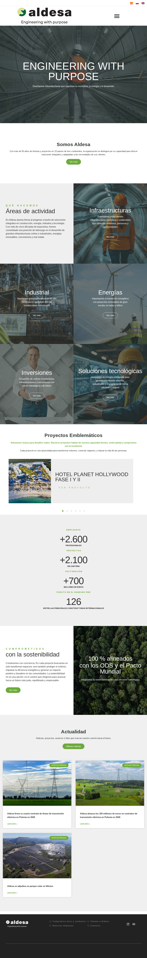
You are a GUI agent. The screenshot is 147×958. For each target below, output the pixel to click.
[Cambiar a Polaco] (137, 3)
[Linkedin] (128, 924)
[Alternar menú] (117, 16)
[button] (62, 511)
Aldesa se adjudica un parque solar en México (30, 886)
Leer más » (12, 824)
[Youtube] (134, 924)
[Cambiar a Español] (131, 3)
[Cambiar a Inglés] (143, 3)
